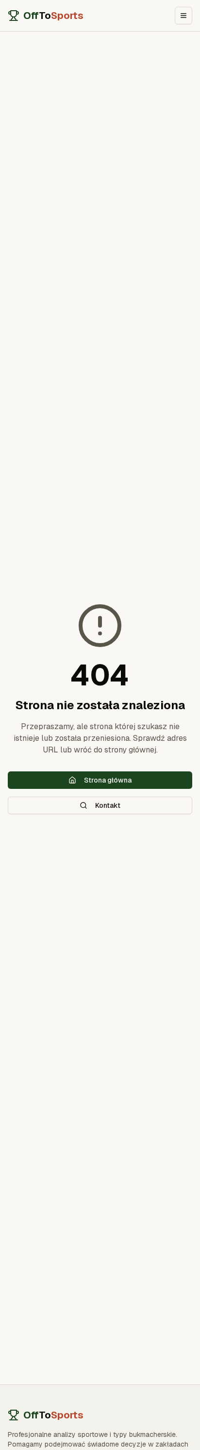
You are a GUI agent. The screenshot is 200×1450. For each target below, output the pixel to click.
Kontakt (107, 805)
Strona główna (108, 780)
